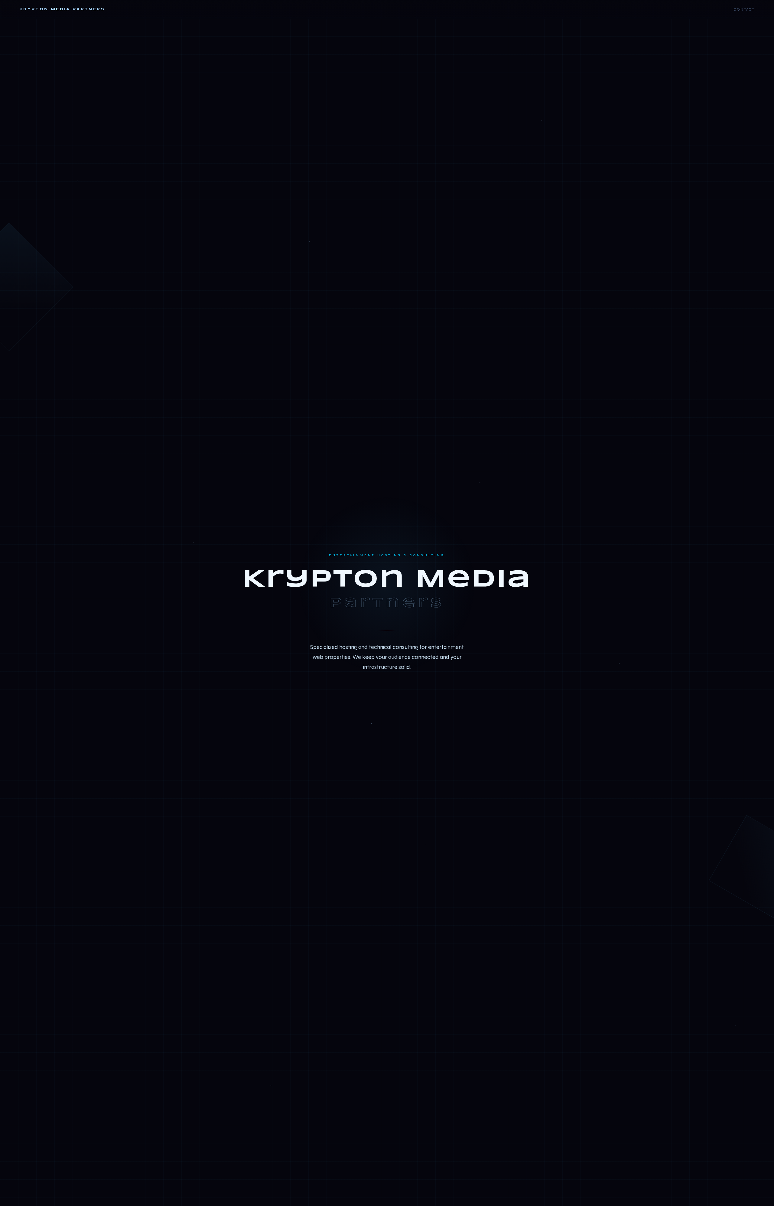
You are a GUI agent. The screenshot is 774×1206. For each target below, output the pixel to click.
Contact (744, 9)
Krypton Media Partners (62, 9)
